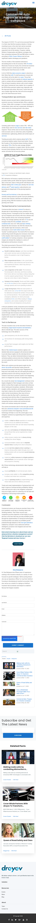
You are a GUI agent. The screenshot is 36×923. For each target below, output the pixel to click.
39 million (29, 64)
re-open (21, 77)
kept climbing (26, 223)
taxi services (19, 128)
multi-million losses (19, 230)
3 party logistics (14, 187)
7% (27, 219)
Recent (4, 658)
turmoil (21, 209)
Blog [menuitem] (3, 897)
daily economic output (18, 73)
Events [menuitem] (3, 892)
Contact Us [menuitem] (5, 909)
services (4, 136)
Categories (14, 658)
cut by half (18, 291)
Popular (8, 658)
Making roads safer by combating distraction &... (15, 768)
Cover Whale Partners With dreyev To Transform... (15, 804)
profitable (18, 221)
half (12, 75)
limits (13, 299)
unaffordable (5, 238)
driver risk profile (7, 367)
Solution (4, 882)
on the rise (10, 283)
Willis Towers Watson (15, 56)
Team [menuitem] (3, 906)
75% (10, 145)
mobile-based (13, 350)
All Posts (8, 36)
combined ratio (6, 223)
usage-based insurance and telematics (19, 328)
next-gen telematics (27, 522)
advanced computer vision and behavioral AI (20, 408)
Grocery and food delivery (9, 194)
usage (17, 125)
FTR (4, 175)
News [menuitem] (3, 894)
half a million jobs (16, 184)
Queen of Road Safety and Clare (17, 840)
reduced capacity (27, 79)
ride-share (28, 128)
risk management (19, 381)
